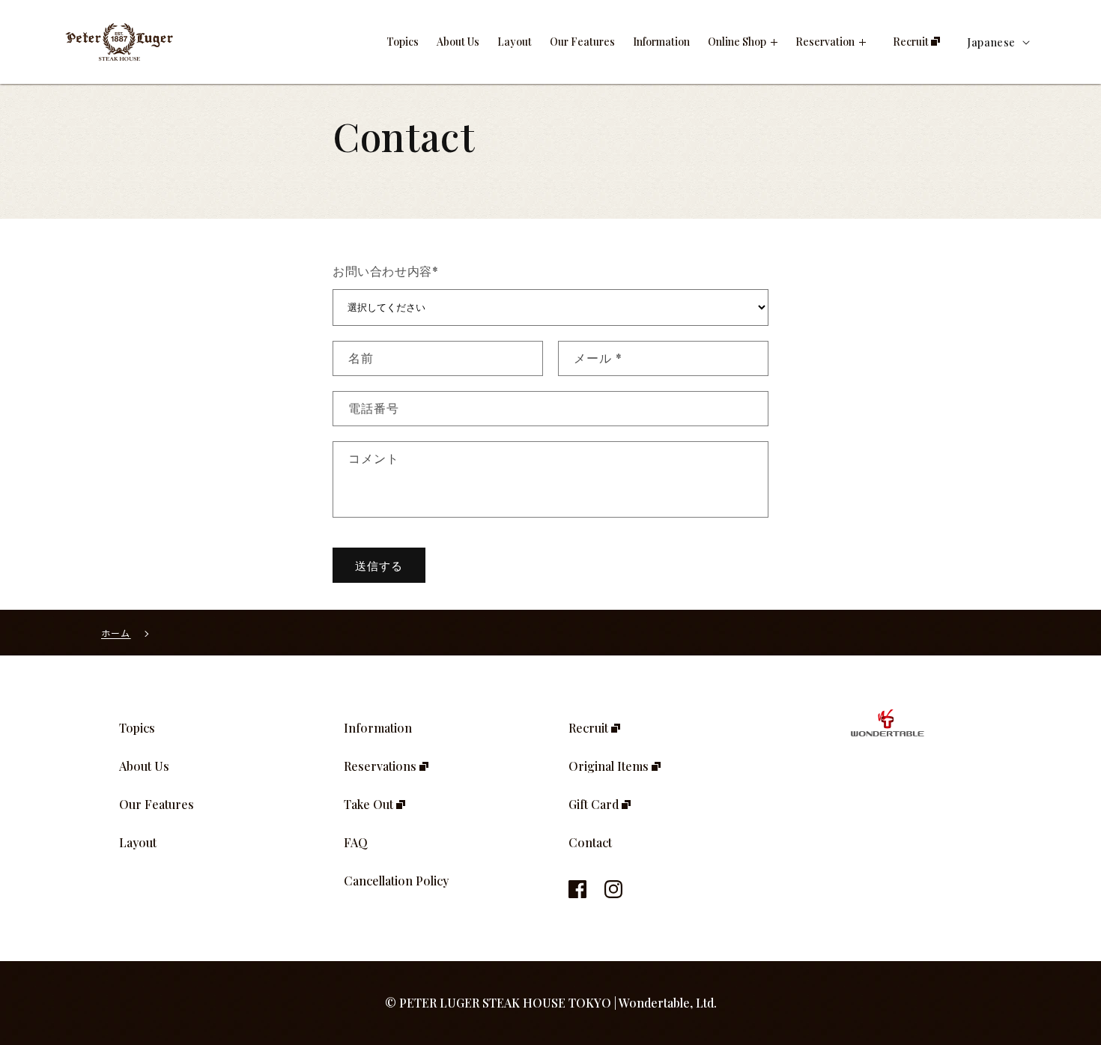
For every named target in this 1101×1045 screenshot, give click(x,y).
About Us (144, 766)
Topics (137, 728)
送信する (379, 565)
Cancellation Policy (396, 880)
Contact (590, 842)
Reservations (381, 766)
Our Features (156, 804)
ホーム (116, 632)
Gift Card (595, 804)
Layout (138, 842)
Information (378, 728)
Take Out (370, 804)
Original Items (610, 766)
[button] (742, 42)
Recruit (589, 728)
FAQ (356, 842)
